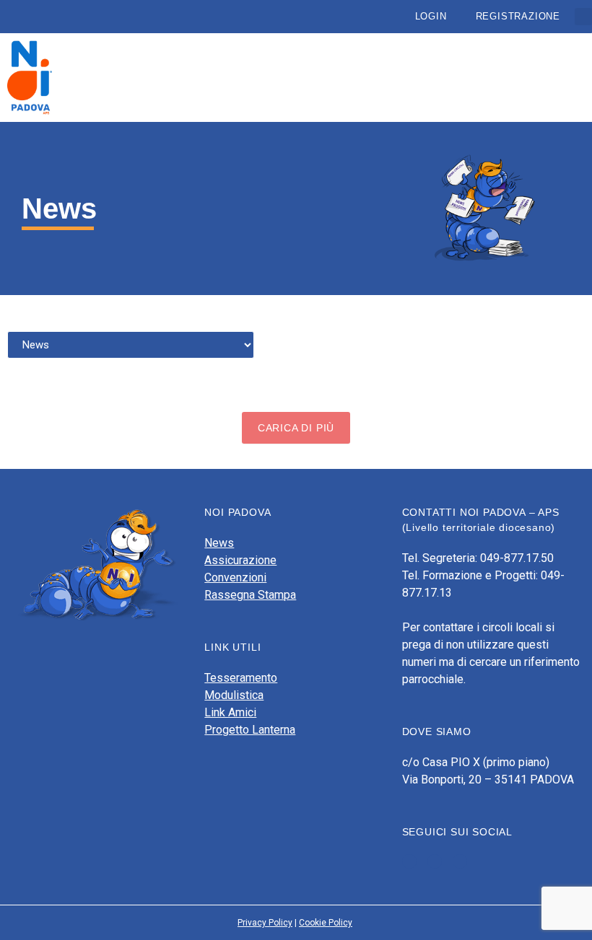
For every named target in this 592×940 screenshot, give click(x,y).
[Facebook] (409, 861)
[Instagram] (460, 861)
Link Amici (230, 712)
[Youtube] (434, 861)
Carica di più (296, 428)
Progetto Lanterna (249, 730)
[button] (583, 16)
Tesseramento (240, 678)
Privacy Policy (265, 923)
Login (431, 16)
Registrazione (518, 16)
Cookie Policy (325, 923)
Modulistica (234, 695)
